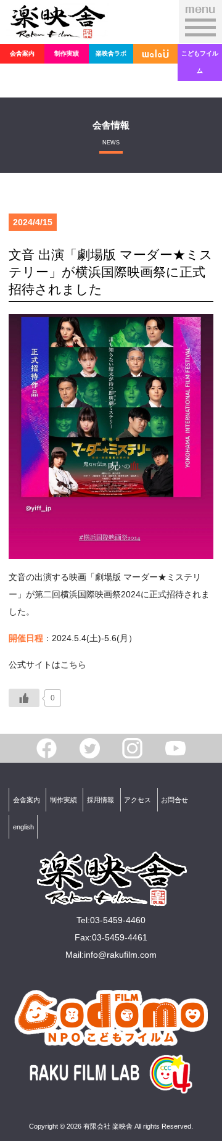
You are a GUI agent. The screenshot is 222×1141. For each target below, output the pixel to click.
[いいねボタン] (24, 698)
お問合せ (174, 799)
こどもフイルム (199, 62)
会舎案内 (22, 53)
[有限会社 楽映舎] (57, 31)
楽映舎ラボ (111, 53)
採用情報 (100, 799)
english (23, 827)
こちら (73, 665)
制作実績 (66, 53)
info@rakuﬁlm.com (120, 955)
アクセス (137, 799)
